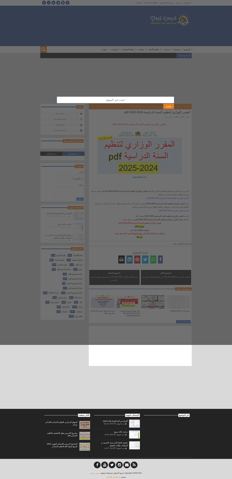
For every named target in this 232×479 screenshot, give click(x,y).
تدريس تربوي (95, 473)
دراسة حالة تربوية (121, 432)
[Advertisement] (116, 390)
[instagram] (119, 465)
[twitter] (112, 465)
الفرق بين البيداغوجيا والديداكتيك (115, 421)
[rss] (134, 465)
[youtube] (104, 465)
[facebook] (97, 465)
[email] (126, 465)
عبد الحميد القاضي (113, 477)
